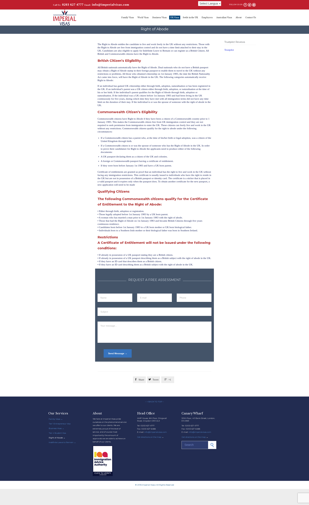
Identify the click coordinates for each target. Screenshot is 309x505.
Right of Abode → (57, 437)
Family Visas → (56, 419)
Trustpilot (229, 50)
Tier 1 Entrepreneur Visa (59, 423)
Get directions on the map (149, 437)
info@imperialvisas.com (155, 432)
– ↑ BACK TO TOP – (154, 401)
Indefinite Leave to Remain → (62, 442)
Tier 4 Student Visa (57, 433)
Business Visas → (56, 428)
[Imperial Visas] (64, 17)
